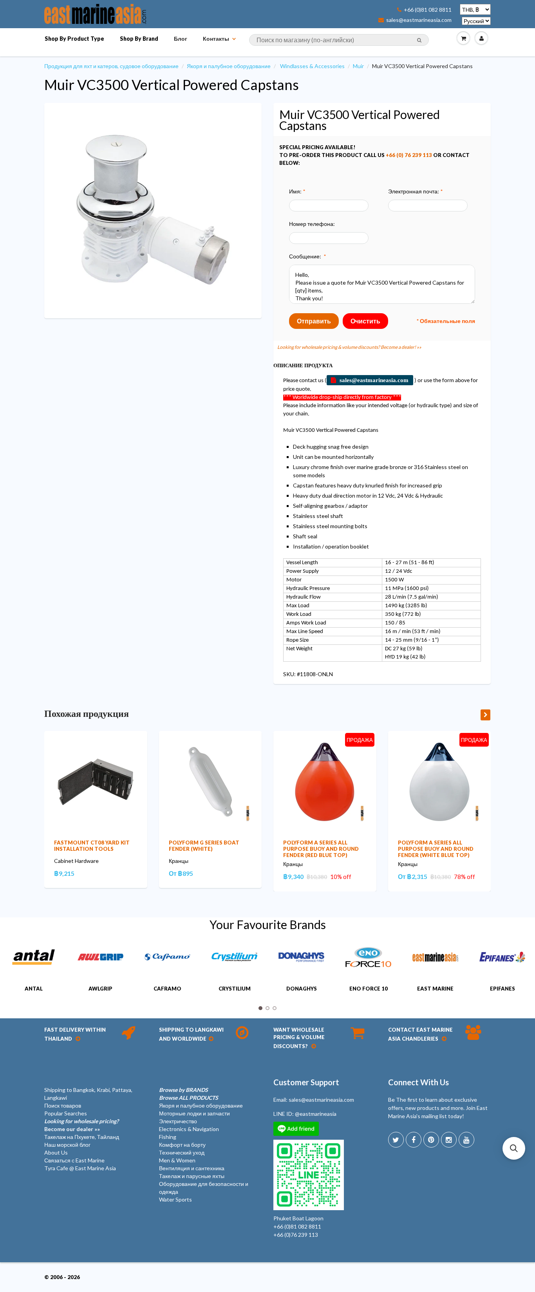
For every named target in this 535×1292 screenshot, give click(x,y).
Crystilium (235, 988)
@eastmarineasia (315, 1113)
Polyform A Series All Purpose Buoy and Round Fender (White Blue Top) (436, 848)
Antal (34, 988)
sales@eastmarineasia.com (419, 20)
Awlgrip (100, 988)
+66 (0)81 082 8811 (428, 10)
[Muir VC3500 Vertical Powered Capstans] (153, 210)
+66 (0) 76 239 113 (409, 155)
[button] (513, 1148)
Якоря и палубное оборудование (229, 66)
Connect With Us (418, 1082)
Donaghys (301, 988)
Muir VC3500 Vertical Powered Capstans (171, 84)
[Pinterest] (431, 1140)
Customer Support (306, 1082)
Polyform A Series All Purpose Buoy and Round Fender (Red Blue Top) (321, 848)
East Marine (435, 988)
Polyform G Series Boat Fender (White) (204, 845)
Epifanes (502, 988)
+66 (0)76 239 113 (295, 1234)
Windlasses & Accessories (312, 66)
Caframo (167, 988)
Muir (358, 66)
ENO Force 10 (368, 988)
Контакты (216, 38)
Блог (180, 38)
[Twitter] (396, 1140)
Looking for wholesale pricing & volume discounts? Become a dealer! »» (349, 347)
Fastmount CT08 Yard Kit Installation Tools (92, 845)
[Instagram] (449, 1140)
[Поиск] (419, 40)
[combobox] (339, 40)
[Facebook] (413, 1140)
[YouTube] (466, 1140)
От (181, 873)
